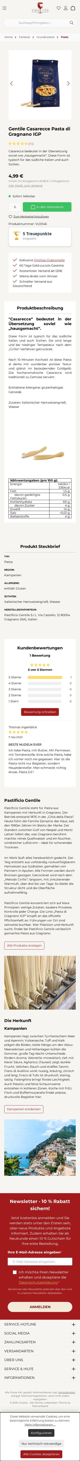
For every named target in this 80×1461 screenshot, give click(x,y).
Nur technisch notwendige (41, 1443)
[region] (40, 83)
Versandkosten (66, 1392)
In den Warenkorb (50, 207)
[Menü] (5, 8)
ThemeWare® (40, 1406)
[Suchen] (72, 23)
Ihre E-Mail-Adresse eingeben (34, 1252)
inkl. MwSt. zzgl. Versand (25, 185)
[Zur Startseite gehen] (40, 7)
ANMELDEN (40, 1307)
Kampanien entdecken (24, 1109)
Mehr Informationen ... (40, 1424)
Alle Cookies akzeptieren (41, 1454)
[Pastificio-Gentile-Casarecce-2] (40, 83)
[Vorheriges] (12, 83)
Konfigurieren (41, 1433)
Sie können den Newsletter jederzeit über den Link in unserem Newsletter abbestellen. (40, 1291)
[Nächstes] (68, 83)
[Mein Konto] (67, 8)
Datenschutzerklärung (38, 1282)
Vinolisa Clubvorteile (49, 260)
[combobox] (35, 23)
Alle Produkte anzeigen (24, 945)
